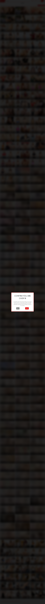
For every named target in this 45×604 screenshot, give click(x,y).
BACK (18, 308)
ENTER (27, 308)
